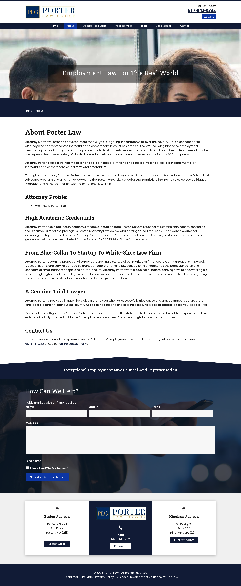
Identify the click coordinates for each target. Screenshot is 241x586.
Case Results (163, 25)
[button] (238, 566)
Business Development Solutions (139, 577)
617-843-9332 (202, 10)
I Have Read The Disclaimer (49, 468)
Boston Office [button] (57, 544)
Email (93, 407)
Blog (144, 25)
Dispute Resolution (94, 25)
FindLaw (172, 577)
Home (54, 25)
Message (32, 423)
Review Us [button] (120, 546)
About (70, 25)
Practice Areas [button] (124, 25)
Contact (185, 25)
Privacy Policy (104, 577)
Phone (156, 407)
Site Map (86, 577)
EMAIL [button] (210, 16)
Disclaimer (33, 461)
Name (30, 407)
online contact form (73, 344)
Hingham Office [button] (184, 539)
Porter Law (111, 573)
